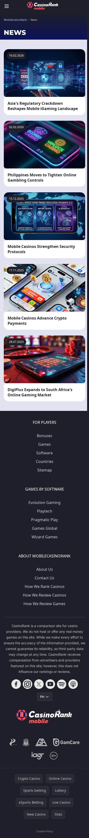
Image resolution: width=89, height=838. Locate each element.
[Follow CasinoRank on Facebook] (16, 684)
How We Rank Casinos (45, 586)
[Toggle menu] (6, 6)
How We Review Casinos (44, 595)
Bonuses (44, 435)
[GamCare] (66, 742)
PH (42, 696)
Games (44, 444)
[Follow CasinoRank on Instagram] (27, 684)
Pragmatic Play (44, 519)
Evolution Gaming (44, 502)
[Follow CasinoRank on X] (39, 684)
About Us (44, 569)
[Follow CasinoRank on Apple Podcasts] (73, 684)
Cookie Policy (44, 831)
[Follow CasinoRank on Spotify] (61, 684)
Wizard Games (45, 536)
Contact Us (44, 578)
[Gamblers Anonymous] (41, 742)
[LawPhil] (26, 742)
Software (44, 453)
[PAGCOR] (13, 742)
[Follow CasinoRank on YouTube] (50, 684)
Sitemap (44, 470)
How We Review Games (44, 603)
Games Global (44, 528)
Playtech (44, 511)
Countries (44, 461)
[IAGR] (38, 755)
